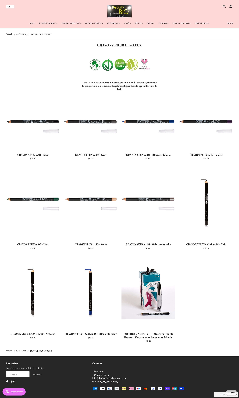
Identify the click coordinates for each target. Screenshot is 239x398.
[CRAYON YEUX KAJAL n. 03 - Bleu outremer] (91, 292)
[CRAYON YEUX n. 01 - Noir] (33, 125)
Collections (21, 34)
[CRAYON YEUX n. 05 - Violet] (206, 125)
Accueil (9, 34)
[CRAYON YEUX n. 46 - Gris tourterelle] (148, 202)
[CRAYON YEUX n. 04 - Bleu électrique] (148, 125)
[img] (224, 7)
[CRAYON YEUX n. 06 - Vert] (33, 202)
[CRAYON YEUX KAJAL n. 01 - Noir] (206, 202)
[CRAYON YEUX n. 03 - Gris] (91, 125)
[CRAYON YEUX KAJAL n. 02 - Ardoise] (33, 292)
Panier (230, 23)
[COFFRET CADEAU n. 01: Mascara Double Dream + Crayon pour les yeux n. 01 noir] (148, 292)
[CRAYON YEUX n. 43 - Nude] (91, 202)
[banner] (119, 11)
